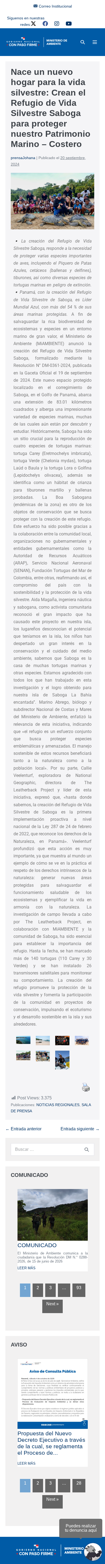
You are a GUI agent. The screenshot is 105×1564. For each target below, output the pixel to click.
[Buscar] (87, 1149)
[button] (82, 42)
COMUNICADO (37, 1245)
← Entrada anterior (23, 1129)
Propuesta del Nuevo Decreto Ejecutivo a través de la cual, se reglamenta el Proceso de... (51, 1443)
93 (78, 1287)
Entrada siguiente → (80, 1129)
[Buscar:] (52, 1149)
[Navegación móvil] (95, 42)
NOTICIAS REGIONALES (57, 1105)
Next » (52, 1304)
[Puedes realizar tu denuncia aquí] (92, 1551)
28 (78, 1483)
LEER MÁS (27, 1268)
